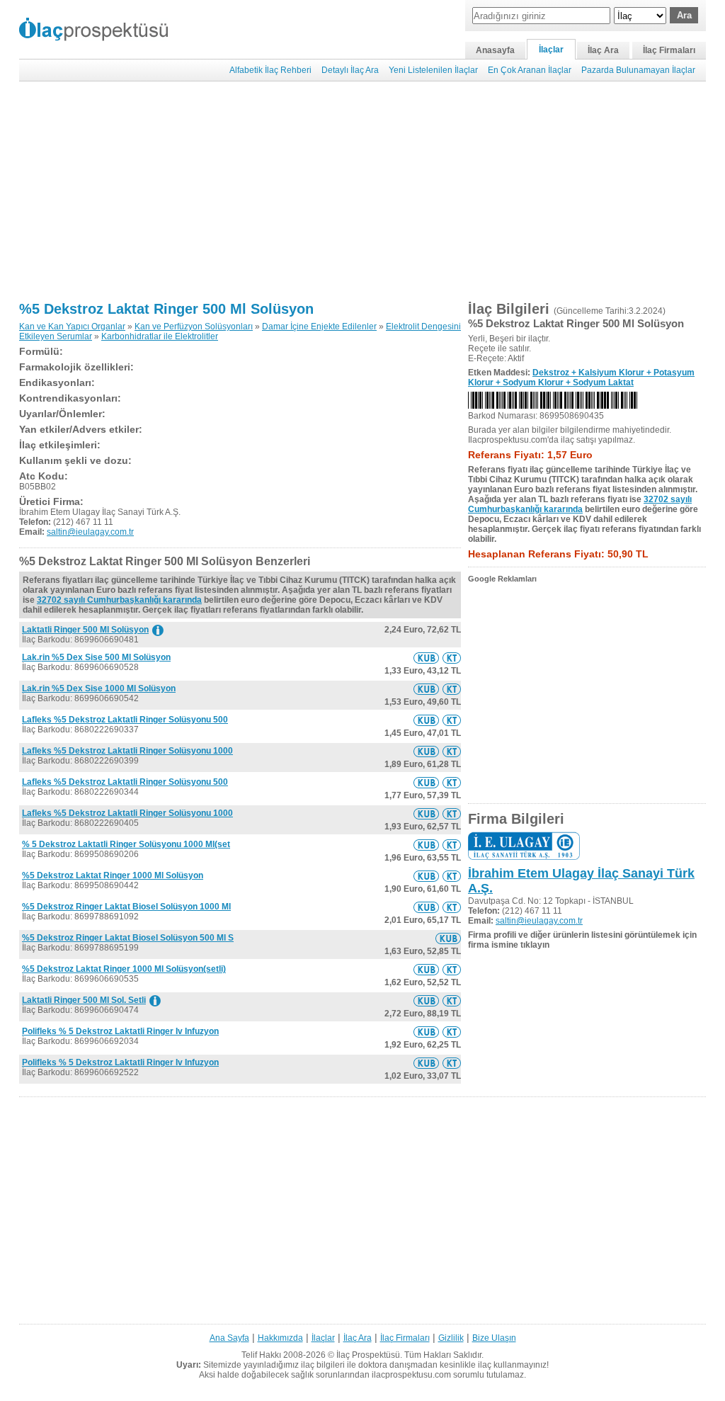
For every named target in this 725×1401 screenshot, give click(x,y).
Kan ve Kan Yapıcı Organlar (72, 326)
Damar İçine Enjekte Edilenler (319, 326)
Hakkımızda (280, 1338)
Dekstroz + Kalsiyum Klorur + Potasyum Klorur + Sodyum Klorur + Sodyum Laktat (581, 377)
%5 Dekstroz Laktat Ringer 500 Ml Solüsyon (166, 309)
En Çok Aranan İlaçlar (529, 70)
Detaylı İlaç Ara (350, 70)
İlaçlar (551, 50)
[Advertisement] (362, 191)
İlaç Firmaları (669, 50)
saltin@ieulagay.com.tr (90, 532)
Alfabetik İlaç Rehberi (270, 70)
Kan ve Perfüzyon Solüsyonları (194, 326)
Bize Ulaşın (494, 1338)
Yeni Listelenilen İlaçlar (433, 70)
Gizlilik (451, 1338)
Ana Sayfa (229, 1338)
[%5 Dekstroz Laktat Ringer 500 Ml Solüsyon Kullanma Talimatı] (452, 658)
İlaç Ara (603, 50)
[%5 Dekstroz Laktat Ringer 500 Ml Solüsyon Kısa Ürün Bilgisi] (426, 658)
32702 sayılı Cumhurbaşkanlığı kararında (119, 600)
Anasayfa (495, 50)
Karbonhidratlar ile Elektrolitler (159, 336)
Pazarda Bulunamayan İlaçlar (638, 70)
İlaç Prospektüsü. (369, 1355)
